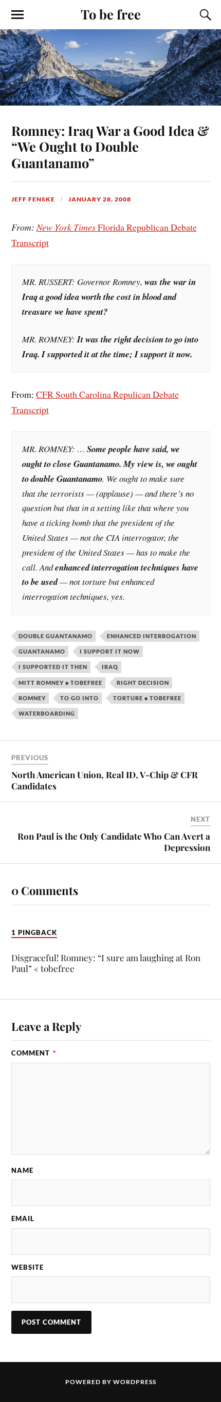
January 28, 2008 (99, 199)
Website (27, 1267)
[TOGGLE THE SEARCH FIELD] (204, 15)
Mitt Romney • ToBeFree (60, 682)
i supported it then (53, 666)
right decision (143, 682)
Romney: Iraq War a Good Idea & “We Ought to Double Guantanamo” (110, 146)
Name (22, 1170)
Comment (33, 1053)
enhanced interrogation (151, 636)
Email (22, 1218)
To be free (111, 14)
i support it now (110, 651)
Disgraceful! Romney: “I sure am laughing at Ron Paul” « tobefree (105, 963)
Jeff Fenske (33, 199)
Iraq (110, 666)
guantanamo (42, 651)
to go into (79, 698)
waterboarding (47, 713)
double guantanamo (56, 636)
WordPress (134, 1382)
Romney (32, 698)
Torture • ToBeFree (147, 698)
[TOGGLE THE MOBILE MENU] (17, 15)
